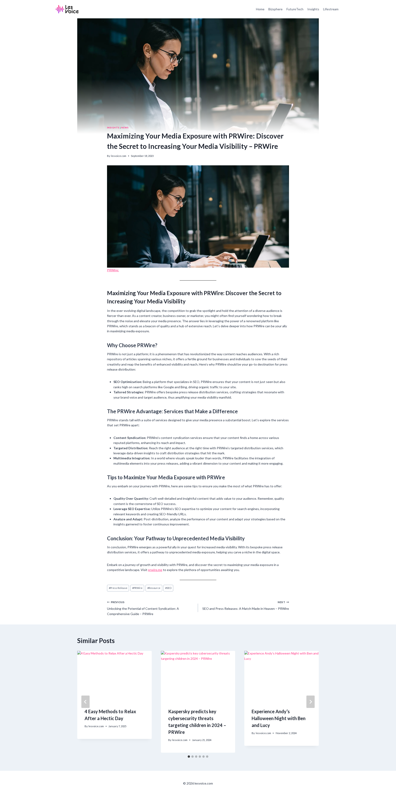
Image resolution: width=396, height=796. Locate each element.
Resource (153, 587)
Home (260, 9)
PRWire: (113, 270)
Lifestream (330, 9)
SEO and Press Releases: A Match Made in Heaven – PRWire (245, 605)
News (125, 127)
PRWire (137, 587)
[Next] (310, 702)
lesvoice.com (118, 155)
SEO (168, 587)
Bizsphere (275, 9)
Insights (313, 9)
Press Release (118, 587)
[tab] (189, 756)
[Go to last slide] (85, 702)
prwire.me (155, 570)
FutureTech (294, 9)
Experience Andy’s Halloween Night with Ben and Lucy (278, 718)
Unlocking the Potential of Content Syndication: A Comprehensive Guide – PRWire (143, 608)
